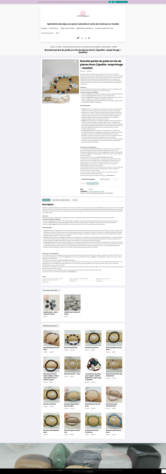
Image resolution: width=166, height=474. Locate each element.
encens (98, 149)
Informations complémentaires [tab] (61, 200)
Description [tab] (46, 200)
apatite (88, 193)
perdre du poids (105, 193)
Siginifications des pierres (84, 28)
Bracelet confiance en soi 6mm (103, 278)
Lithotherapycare (110, 175)
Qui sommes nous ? (47, 33)
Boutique (44, 28)
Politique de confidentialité (121, 1)
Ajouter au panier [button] (51, 303)
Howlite (89, 94)
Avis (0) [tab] (75, 200)
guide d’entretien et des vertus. (105, 157)
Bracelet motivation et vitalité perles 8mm (78, 278)
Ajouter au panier (92, 183)
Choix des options (51, 338)
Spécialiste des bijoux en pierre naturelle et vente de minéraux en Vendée (83, 24)
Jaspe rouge (89, 100)
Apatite (84, 109)
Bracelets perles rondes (96, 191)
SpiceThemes (90, 471)
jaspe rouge (97, 193)
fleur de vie (98, 154)
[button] (75, 61)
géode (89, 154)
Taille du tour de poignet (88, 179)
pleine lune (106, 152)
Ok (109, 1)
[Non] (164, 2)
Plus (57, 33)
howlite (92, 193)
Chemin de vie (53, 28)
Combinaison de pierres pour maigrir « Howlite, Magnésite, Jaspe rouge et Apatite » (52, 279)
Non (113, 1)
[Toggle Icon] (88, 38)
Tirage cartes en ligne (67, 28)
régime (111, 193)
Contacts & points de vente (104, 28)
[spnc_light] (85, 38)
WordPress (60, 470)
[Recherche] (82, 38)
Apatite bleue (90, 97)
